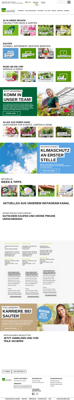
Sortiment (21, 10)
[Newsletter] (72, 108)
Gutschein (40, 10)
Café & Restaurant (30, 10)
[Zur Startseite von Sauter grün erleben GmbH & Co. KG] (7, 379)
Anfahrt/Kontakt (55, 380)
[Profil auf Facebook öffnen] (72, 111)
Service (54, 10)
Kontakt (25, 398)
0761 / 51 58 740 (14, 251)
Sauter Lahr (6, 3)
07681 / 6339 (48, 250)
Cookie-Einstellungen (12, 398)
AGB (49, 398)
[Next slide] (67, 191)
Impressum (32, 398)
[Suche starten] (69, 2)
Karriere (66, 10)
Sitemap (52, 386)
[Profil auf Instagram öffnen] (72, 114)
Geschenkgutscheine (20, 380)
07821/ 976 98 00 (32, 251)
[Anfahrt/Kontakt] (72, 105)
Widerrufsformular (56, 382)
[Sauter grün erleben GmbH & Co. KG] (8, 10)
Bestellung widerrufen (23, 386)
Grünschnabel (36, 380)
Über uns (60, 10)
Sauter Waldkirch (17, 3)
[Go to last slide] (7, 191)
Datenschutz (42, 398)
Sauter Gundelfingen (9, 2)
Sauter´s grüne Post (38, 382)
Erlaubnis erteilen (15, 296)
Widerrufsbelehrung (56, 384)
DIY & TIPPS (47, 10)
